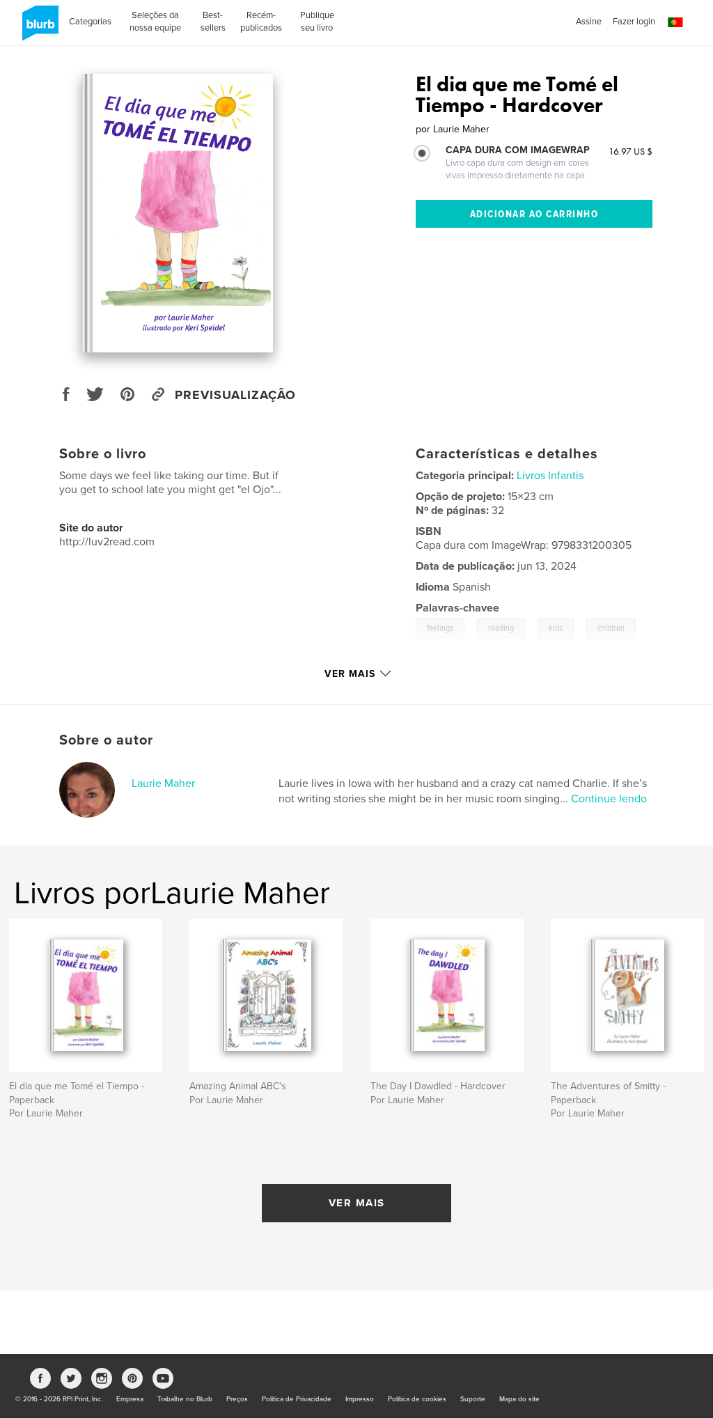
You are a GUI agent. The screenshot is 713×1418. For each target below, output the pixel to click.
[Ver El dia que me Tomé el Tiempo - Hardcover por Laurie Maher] (177, 213)
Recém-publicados (261, 21)
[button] (675, 22)
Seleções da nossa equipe (155, 21)
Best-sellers (213, 21)
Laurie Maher (163, 783)
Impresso (359, 1399)
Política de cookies (417, 1399)
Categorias (90, 21)
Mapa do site (519, 1399)
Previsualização (235, 395)
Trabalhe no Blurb (184, 1399)
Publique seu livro (317, 21)
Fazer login (634, 21)
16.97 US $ (630, 151)
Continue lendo (609, 799)
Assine (589, 21)
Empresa (129, 1399)
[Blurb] (38, 28)
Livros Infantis (550, 476)
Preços (237, 1399)
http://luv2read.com (107, 542)
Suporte (472, 1399)
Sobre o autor (106, 740)
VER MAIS (357, 1203)
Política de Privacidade (296, 1399)
